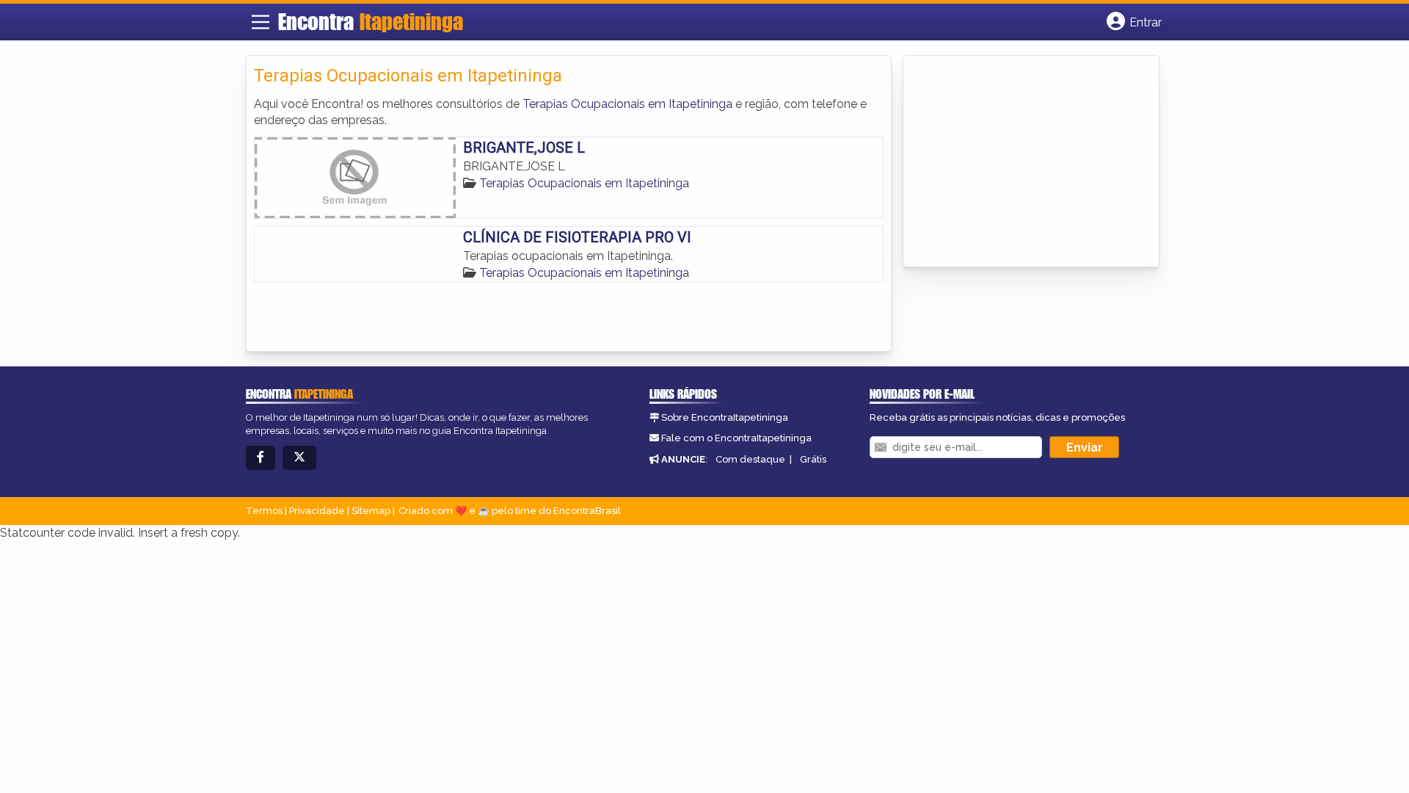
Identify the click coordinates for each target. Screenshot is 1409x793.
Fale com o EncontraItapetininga (736, 437)
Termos (264, 510)
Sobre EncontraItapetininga (724, 417)
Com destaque (750, 459)
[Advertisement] (1021, 162)
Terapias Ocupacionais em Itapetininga (627, 104)
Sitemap (371, 510)
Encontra (370, 21)
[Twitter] (299, 458)
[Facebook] (260, 458)
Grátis (813, 459)
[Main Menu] (260, 22)
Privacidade (317, 510)
